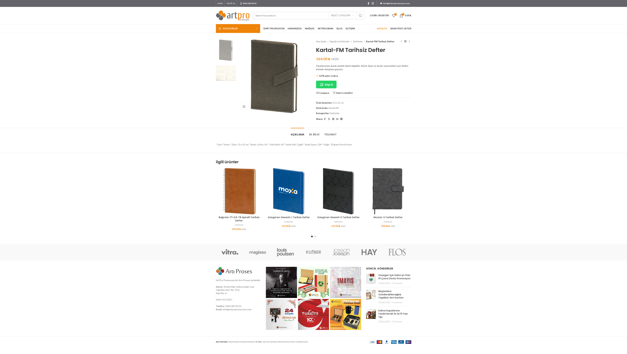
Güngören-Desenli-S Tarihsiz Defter (338, 217)
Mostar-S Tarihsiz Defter (388, 217)
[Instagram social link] (372, 3)
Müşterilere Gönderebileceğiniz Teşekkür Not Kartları (391, 294)
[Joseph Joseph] (341, 252)
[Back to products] (405, 41)
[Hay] (369, 252)
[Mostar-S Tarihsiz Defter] (388, 191)
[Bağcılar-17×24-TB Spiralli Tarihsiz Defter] (239, 191)
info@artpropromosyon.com (237, 309)
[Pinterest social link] (333, 119)
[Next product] (409, 41)
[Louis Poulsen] (285, 252)
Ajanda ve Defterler (340, 41)
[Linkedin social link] (337, 119)
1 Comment (396, 283)
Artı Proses (244, 280)
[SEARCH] (360, 15)
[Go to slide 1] (312, 236)
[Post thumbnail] (371, 279)
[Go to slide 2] (315, 236)
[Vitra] (230, 252)
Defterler (358, 41)
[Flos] (397, 252)
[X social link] (329, 119)
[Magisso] (258, 252)
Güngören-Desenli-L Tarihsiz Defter (289, 217)
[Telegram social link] (341, 119)
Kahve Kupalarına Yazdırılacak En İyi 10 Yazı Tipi (393, 314)
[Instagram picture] (281, 282)
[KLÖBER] (313, 252)
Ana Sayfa (321, 41)
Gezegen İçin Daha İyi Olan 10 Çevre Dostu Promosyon (394, 277)
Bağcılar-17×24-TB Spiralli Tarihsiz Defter (239, 219)
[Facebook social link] (368, 3)
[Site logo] (232, 15)
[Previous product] (401, 41)
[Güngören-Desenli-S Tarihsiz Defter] (338, 191)
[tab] (297, 133)
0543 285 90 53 (233, 306)
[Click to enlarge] (244, 106)
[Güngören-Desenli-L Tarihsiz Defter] (289, 191)
